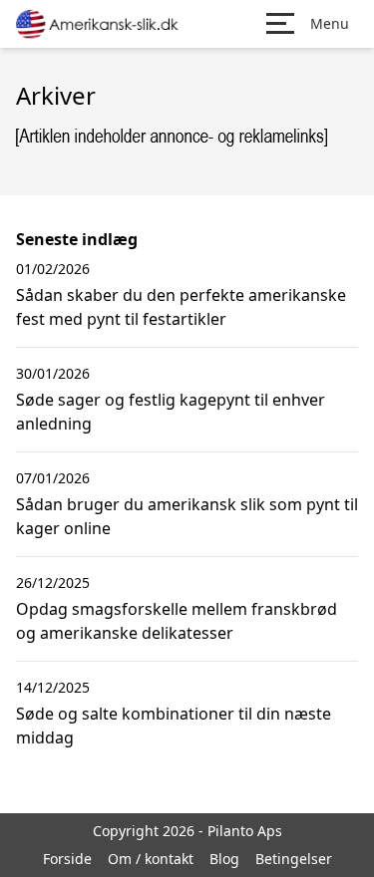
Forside (67, 858)
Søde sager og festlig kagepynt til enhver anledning (170, 412)
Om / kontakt (150, 858)
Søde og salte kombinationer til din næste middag (173, 725)
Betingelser (293, 858)
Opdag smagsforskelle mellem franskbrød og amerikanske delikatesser (176, 621)
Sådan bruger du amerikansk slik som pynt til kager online (187, 516)
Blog (224, 858)
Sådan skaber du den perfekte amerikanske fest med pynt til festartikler (181, 307)
